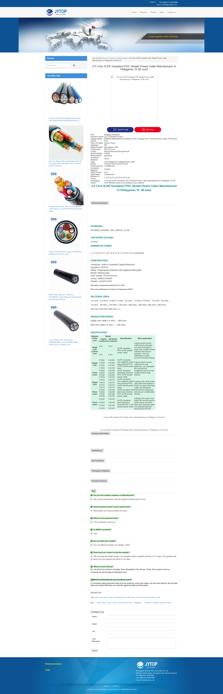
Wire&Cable (124, 689)
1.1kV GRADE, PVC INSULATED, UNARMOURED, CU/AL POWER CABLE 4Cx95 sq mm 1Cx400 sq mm (63, 342)
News (162, 12)
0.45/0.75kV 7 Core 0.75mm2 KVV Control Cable (115, 603)
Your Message (95, 640)
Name (94, 616)
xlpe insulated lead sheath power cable (146, 597)
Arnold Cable (132, 689)
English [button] (152, 2)
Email (94, 624)
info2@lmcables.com (169, 5)
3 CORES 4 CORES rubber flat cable (157, 603)
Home (134, 12)
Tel (93, 631)
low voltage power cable (122, 597)
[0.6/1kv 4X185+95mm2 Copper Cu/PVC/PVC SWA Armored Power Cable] (66, 233)
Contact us (172, 12)
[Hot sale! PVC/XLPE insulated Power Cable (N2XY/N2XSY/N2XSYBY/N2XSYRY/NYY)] (66, 99)
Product (153, 12)
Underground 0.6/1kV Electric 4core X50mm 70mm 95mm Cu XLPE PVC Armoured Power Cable (65, 209)
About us (143, 12)
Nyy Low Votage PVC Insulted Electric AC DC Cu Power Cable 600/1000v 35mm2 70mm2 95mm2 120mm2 (65, 163)
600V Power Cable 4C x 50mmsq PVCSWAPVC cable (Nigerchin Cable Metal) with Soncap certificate (65, 297)
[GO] (74, 65)
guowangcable (122, 58)
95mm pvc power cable (103, 597)
